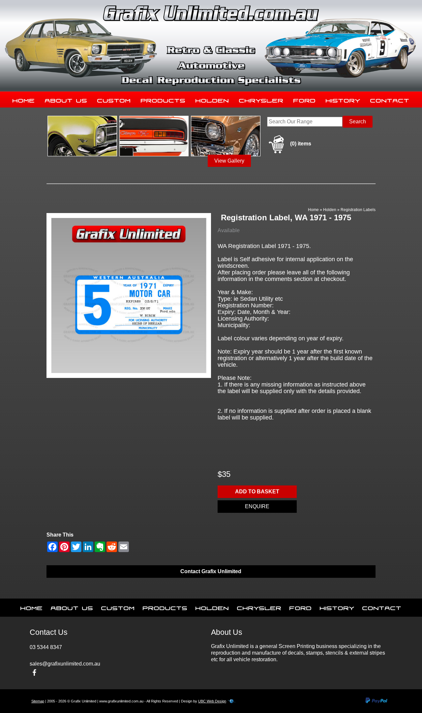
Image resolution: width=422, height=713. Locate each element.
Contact (389, 99)
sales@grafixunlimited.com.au (65, 663)
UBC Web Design (212, 701)
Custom (114, 99)
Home (24, 99)
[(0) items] (289, 152)
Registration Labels (358, 209)
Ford (304, 99)
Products (163, 99)
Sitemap (37, 701)
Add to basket (257, 491)
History (343, 99)
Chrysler (261, 99)
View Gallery (229, 161)
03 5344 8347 (46, 647)
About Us (66, 99)
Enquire (257, 506)
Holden (212, 99)
